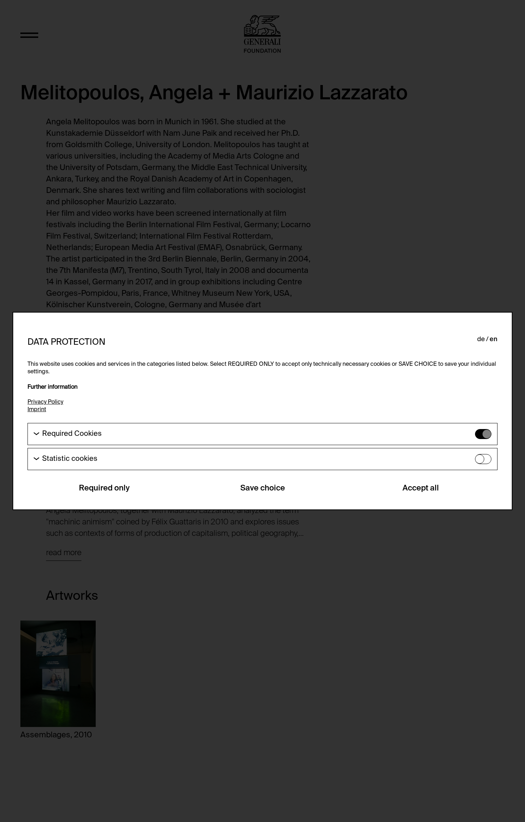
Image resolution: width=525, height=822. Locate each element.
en (494, 339)
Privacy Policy (45, 402)
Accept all (420, 488)
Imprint (37, 410)
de (481, 339)
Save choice (262, 488)
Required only (104, 488)
